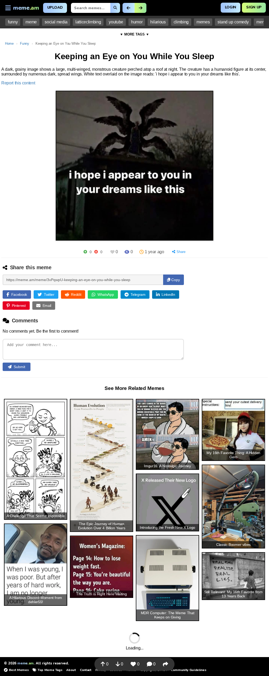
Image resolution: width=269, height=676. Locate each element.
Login (230, 7)
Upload (55, 7)
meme (31, 22)
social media (56, 22)
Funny (24, 43)
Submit (19, 367)
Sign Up (254, 7)
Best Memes (19, 670)
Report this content (18, 83)
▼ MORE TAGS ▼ (134, 34)
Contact (85, 670)
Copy (175, 280)
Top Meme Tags (50, 670)
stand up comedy (233, 22)
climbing (181, 22)
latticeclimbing (88, 22)
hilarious (157, 22)
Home (9, 43)
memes (203, 22)
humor (136, 22)
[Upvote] (85, 251)
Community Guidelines (188, 670)
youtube (116, 22)
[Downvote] (96, 251)
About (71, 670)
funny (13, 22)
